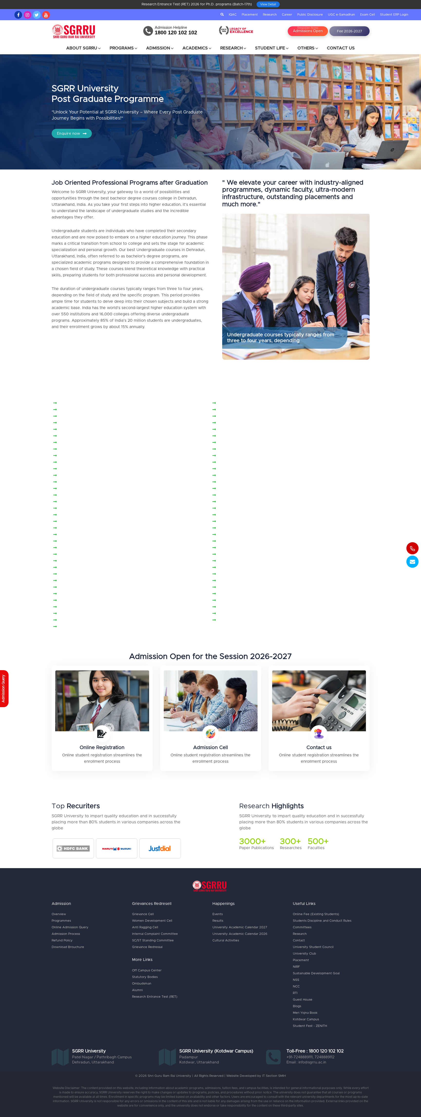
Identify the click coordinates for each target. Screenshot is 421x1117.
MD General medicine (239, 554)
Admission (158, 48)
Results (217, 920)
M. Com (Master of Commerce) (88, 403)
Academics (195, 48)
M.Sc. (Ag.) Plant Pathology (244, 456)
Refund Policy (62, 940)
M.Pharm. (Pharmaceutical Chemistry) (94, 449)
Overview (59, 914)
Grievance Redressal (147, 947)
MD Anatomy (72, 541)
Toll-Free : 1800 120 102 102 (315, 1051)
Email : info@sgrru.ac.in (306, 1062)
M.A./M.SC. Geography (81, 430)
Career (287, 14)
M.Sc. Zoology (232, 508)
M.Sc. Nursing (231, 502)
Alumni (137, 990)
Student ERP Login (394, 14)
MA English (70, 522)
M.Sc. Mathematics (77, 495)
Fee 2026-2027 (349, 31)
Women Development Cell (152, 920)
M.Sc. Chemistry (233, 469)
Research (270, 14)
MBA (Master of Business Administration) (98, 535)
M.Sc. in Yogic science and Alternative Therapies (105, 489)
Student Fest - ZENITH (310, 1026)
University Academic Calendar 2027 (239, 927)
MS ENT (226, 607)
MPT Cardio (229, 587)
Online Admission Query (70, 927)
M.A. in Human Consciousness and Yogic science (264, 410)
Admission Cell (210, 747)
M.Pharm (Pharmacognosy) (243, 436)
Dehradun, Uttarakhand (93, 1062)
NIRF (296, 966)
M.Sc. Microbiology (236, 495)
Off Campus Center (147, 970)
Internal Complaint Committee (155, 934)
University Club (304, 953)
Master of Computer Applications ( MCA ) (98, 528)
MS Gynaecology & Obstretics (247, 614)
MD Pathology (73, 568)
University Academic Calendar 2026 (239, 934)
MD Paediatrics (233, 561)
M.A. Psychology (234, 423)
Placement (250, 14)
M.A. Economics (233, 403)
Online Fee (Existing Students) (316, 914)
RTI (295, 993)
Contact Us (341, 48)
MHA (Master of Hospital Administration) (98, 587)
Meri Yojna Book (305, 1012)
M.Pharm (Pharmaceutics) (83, 436)
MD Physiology (73, 574)
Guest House (302, 999)
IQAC (233, 14)
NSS (296, 980)
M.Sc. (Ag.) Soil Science (82, 462)
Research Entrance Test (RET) (154, 996)
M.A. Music (229, 416)
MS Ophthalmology (77, 620)
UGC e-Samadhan (341, 14)
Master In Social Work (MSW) (246, 522)
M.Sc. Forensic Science (240, 476)
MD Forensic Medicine (80, 554)
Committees (302, 927)
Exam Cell (367, 14)
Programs (122, 48)
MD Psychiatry (232, 574)
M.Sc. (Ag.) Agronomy (239, 449)
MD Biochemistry (234, 541)
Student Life (270, 48)
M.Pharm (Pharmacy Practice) (246, 443)
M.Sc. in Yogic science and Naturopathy (255, 489)
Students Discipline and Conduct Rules (322, 920)
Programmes (61, 920)
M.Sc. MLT (69, 502)
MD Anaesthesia (234, 535)
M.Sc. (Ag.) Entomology (82, 456)
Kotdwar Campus (306, 1019)
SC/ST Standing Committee (153, 940)
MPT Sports (70, 607)
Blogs (297, 1006)
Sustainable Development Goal (316, 973)
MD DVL (226, 548)
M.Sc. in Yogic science (239, 482)
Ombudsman (141, 983)
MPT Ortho (70, 600)
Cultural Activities (225, 940)
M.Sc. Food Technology (82, 476)
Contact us (319, 747)
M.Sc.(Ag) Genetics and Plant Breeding (96, 515)
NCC (296, 986)
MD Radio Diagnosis (78, 581)
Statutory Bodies (145, 977)
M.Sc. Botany (72, 469)
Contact (299, 940)
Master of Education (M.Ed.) (245, 528)
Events (217, 914)
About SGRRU (81, 48)
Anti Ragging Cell (145, 927)
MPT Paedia (230, 600)
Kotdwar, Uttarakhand (199, 1062)
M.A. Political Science (80, 423)
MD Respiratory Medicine (242, 581)
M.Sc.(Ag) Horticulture (239, 515)
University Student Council (313, 947)
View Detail (268, 4)
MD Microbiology (75, 561)
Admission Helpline (171, 27)
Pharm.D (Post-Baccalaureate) (88, 627)
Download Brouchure (68, 947)
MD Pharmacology (236, 568)
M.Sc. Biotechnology (238, 462)
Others (306, 48)
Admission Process (66, 934)
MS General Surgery (78, 614)
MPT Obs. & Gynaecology (242, 594)
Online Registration (102, 747)
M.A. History (71, 410)
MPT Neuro (70, 594)
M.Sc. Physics (72, 508)
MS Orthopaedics (235, 620)
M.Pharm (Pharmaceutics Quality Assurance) (260, 430)
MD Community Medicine (83, 548)
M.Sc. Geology (73, 482)
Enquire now (69, 133)
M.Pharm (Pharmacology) (83, 443)
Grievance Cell (143, 914)
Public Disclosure (310, 14)
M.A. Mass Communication (84, 416)
